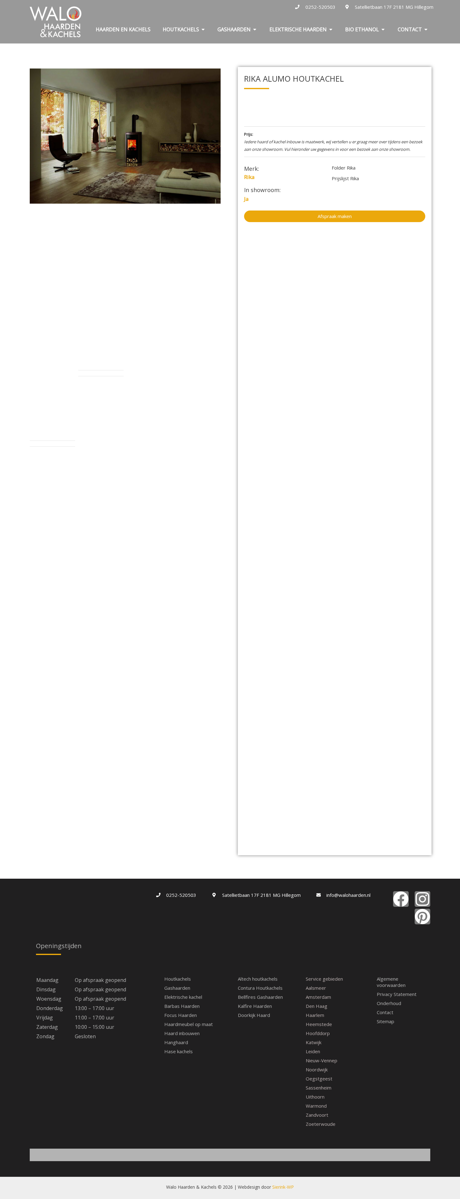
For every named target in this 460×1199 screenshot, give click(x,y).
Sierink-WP (283, 1187)
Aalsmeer (316, 988)
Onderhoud (389, 1003)
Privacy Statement (397, 994)
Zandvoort (317, 1115)
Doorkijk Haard (254, 1015)
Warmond (316, 1106)
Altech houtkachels (258, 979)
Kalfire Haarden (255, 1006)
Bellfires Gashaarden (260, 997)
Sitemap (385, 1021)
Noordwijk (317, 1069)
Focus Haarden (180, 1015)
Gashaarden (177, 988)
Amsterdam (318, 997)
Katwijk (313, 1042)
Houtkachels (177, 979)
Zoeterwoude (320, 1124)
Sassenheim (318, 1088)
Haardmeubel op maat (188, 1024)
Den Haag (316, 1006)
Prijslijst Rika (345, 178)
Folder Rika (343, 168)
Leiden (313, 1051)
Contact (385, 1012)
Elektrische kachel (183, 997)
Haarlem (315, 1015)
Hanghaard (176, 1042)
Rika (249, 176)
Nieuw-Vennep (321, 1060)
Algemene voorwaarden (391, 982)
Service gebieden (324, 979)
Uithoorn (315, 1097)
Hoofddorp (318, 1033)
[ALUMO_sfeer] (125, 136)
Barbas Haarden (182, 1006)
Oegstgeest (319, 1078)
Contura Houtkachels (260, 988)
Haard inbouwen (182, 1033)
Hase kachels (178, 1051)
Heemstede (319, 1024)
